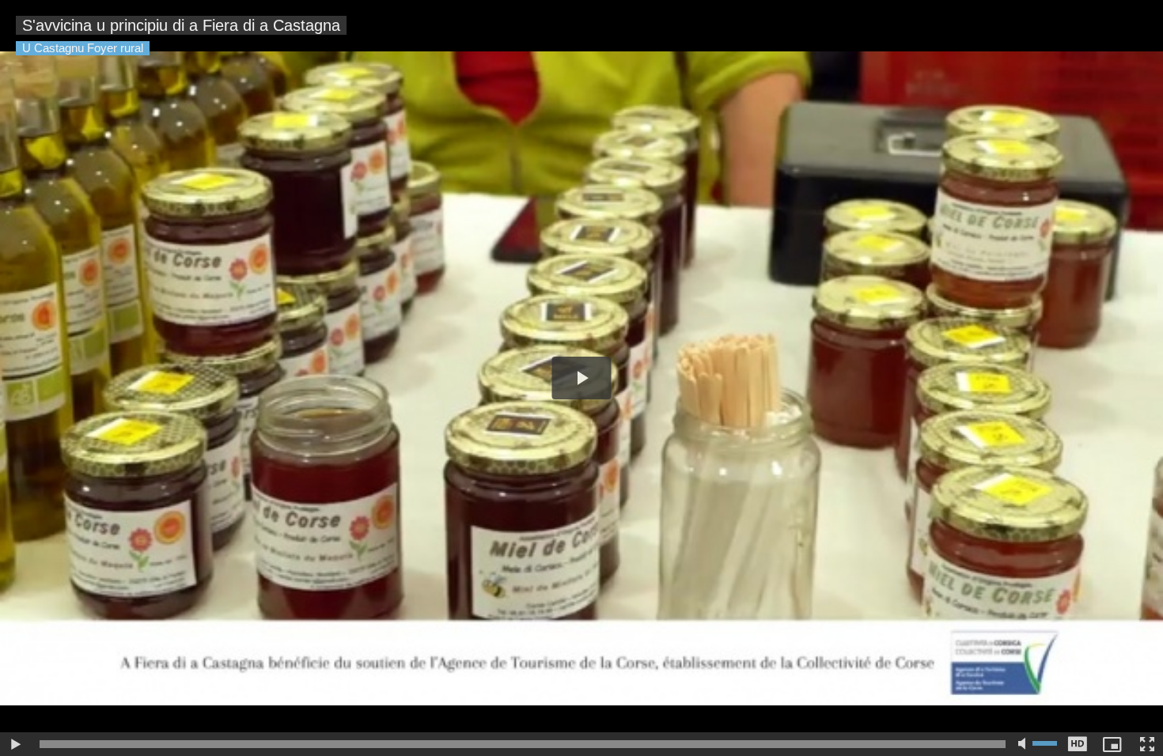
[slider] (523, 744)
